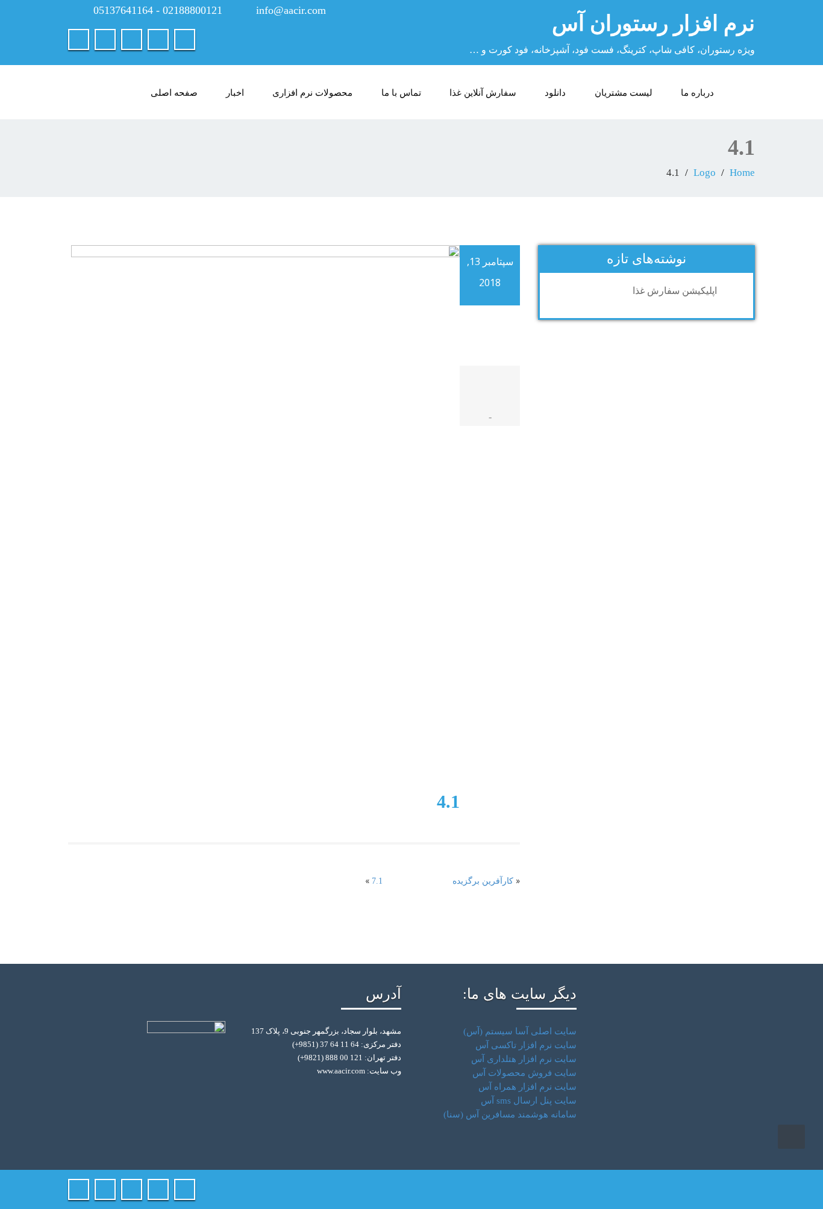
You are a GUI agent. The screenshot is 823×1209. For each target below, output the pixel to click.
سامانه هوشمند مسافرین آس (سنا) (510, 1114)
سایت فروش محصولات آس (524, 1073)
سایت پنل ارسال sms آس (529, 1100)
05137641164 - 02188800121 (157, 10)
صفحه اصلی (174, 92)
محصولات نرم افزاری (312, 92)
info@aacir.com (291, 10)
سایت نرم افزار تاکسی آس (526, 1045)
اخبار (235, 92)
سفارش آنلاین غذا (482, 92)
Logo (704, 172)
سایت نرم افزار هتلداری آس (524, 1059)
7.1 (377, 881)
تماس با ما (401, 92)
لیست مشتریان (623, 92)
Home (742, 172)
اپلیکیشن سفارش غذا (675, 291)
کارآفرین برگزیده (482, 881)
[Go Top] (791, 1137)
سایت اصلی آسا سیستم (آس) (520, 1031)
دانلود (555, 92)
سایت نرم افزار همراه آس (527, 1087)
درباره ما (697, 92)
